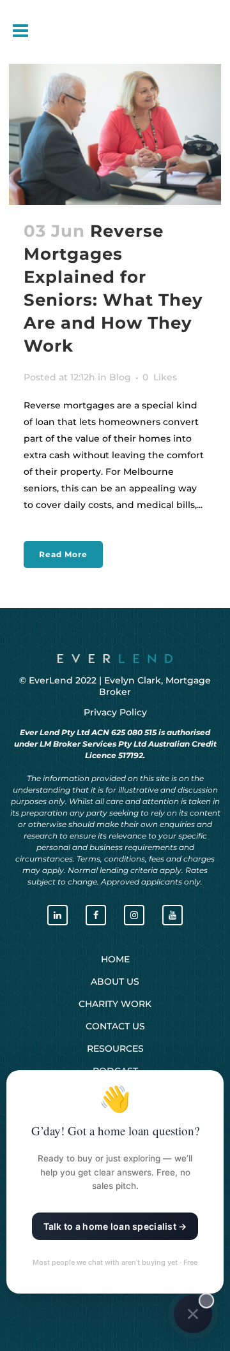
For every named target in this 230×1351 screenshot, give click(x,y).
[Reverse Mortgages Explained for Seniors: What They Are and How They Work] (114, 134)
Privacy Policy (115, 712)
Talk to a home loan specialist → (115, 1226)
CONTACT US (115, 1026)
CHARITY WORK (115, 1004)
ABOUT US (115, 981)
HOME (115, 959)
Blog (120, 377)
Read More (63, 554)
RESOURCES (115, 1048)
